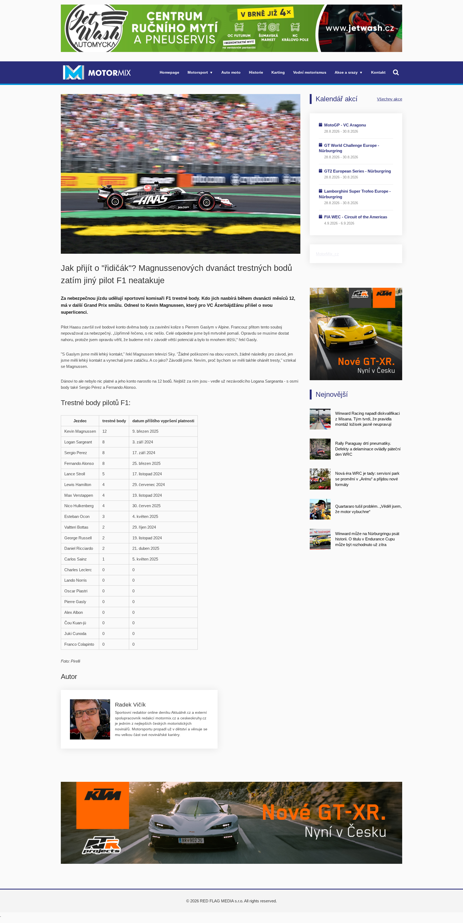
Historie (256, 72)
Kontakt (378, 72)
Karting (278, 72)
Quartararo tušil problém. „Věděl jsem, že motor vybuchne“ (368, 509)
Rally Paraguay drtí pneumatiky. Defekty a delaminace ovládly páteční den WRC (368, 449)
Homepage (169, 72)
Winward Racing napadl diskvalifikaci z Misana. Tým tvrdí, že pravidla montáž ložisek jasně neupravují (367, 419)
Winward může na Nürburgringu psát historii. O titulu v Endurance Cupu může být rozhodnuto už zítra (367, 539)
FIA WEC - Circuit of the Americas (355, 217)
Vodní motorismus (309, 72)
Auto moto (231, 72)
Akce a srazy (346, 72)
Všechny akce (389, 99)
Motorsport (198, 72)
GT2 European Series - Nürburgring (357, 171)
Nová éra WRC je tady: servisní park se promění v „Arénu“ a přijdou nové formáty (367, 479)
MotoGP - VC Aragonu (345, 125)
